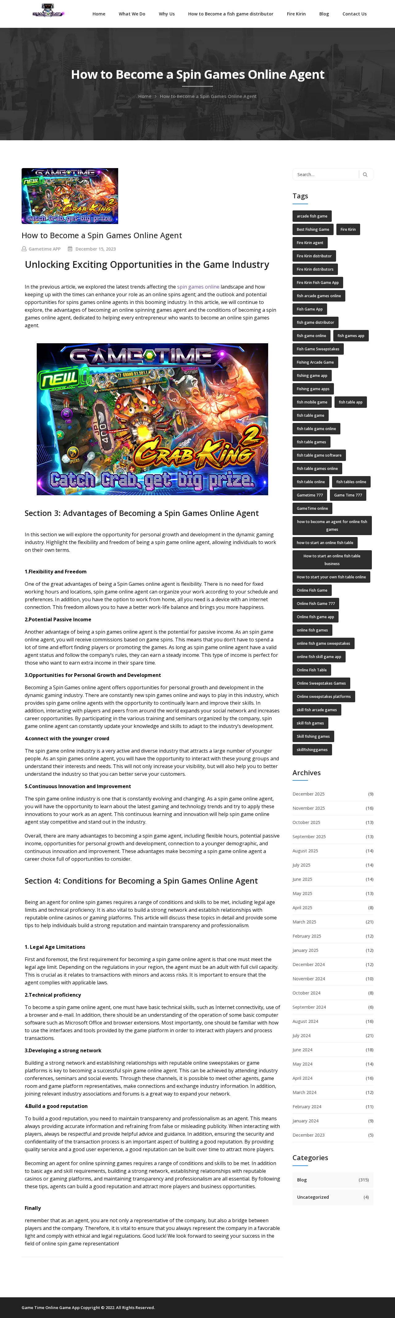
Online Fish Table (312, 670)
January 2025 (305, 950)
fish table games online (317, 468)
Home (99, 14)
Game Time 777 (348, 495)
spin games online (198, 286)
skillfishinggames (312, 749)
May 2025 (302, 893)
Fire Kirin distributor (314, 256)
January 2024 (305, 1121)
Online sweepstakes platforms (324, 696)
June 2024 (302, 1050)
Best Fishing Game (313, 229)
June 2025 (302, 879)
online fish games (312, 630)
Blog (324, 14)
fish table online (311, 481)
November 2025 (309, 808)
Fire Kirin (296, 14)
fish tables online (351, 481)
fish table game (310, 415)
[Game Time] (48, 10)
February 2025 (307, 936)
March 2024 (304, 1092)
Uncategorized (313, 1197)
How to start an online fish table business (332, 559)
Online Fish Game (312, 590)
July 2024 (301, 1035)
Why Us (167, 14)
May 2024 (302, 1064)
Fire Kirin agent (310, 242)
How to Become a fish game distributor (230, 14)
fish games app (351, 335)
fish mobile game (312, 402)
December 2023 (309, 1135)
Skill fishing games (313, 736)
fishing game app (312, 375)
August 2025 (305, 851)
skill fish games (310, 723)
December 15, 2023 (96, 249)
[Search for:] (333, 174)
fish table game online (316, 428)
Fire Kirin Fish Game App (318, 282)
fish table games (311, 442)
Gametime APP (44, 249)
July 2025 (301, 865)
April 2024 (302, 1078)
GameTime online (312, 508)
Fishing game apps (313, 388)
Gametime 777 (310, 495)
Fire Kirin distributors (315, 269)
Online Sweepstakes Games (321, 683)
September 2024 (309, 1007)
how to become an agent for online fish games (332, 525)
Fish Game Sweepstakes (318, 349)
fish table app (351, 402)
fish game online (311, 335)
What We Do (132, 14)
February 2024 (307, 1106)
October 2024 (306, 993)
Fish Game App (310, 309)
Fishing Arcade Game (315, 362)
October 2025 (306, 822)
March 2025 (304, 922)
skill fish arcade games (317, 709)
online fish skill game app (319, 656)
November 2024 (309, 979)
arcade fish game (312, 216)
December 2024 (309, 964)
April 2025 (302, 907)
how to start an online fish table (325, 542)
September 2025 (309, 836)
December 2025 (309, 794)
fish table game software (319, 455)
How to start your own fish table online (331, 577)
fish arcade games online (319, 295)
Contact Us (355, 14)
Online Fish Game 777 (316, 603)
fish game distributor (315, 322)
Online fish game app (315, 616)
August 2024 (305, 1021)
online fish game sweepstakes (323, 643)
